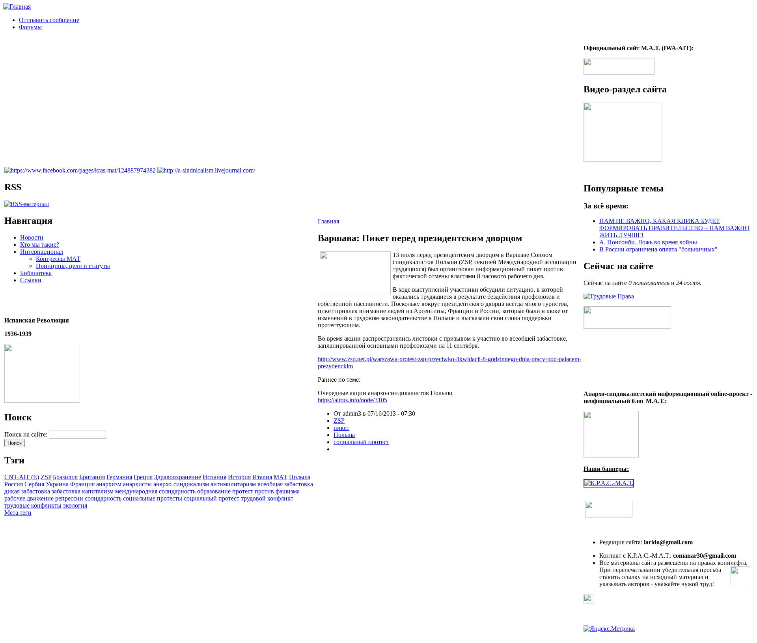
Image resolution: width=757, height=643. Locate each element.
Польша (299, 477)
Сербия (34, 484)
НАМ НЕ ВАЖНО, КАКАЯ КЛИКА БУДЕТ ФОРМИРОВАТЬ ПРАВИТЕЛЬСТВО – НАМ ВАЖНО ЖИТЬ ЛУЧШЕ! (674, 227)
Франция (82, 484)
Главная (328, 221)
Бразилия (65, 477)
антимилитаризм (233, 484)
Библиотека (36, 273)
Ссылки (30, 280)
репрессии (69, 498)
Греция (143, 477)
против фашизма (277, 491)
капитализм (98, 491)
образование (214, 491)
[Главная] (17, 6)
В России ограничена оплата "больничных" (658, 249)
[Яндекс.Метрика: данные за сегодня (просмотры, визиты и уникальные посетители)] (609, 628)
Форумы (30, 27)
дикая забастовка (27, 491)
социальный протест (211, 498)
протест (242, 491)
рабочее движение (29, 498)
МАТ (280, 477)
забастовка (66, 491)
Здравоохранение (177, 477)
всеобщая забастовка (285, 484)
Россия (13, 484)
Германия (119, 477)
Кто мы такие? (39, 244)
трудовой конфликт (267, 498)
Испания (214, 477)
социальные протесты (152, 498)
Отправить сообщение (49, 20)
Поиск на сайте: (26, 434)
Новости (31, 237)
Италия (262, 477)
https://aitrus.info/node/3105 (352, 400)
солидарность (103, 498)
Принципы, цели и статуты (73, 265)
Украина (57, 484)
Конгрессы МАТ (58, 258)
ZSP (46, 477)
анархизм (108, 484)
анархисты (137, 484)
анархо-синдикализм (181, 484)
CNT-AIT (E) (21, 477)
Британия (92, 477)
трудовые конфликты (33, 505)
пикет (341, 427)
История (239, 477)
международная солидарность (155, 491)
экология (75, 505)
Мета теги (18, 512)
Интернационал (41, 251)
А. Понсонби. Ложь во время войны (648, 242)
